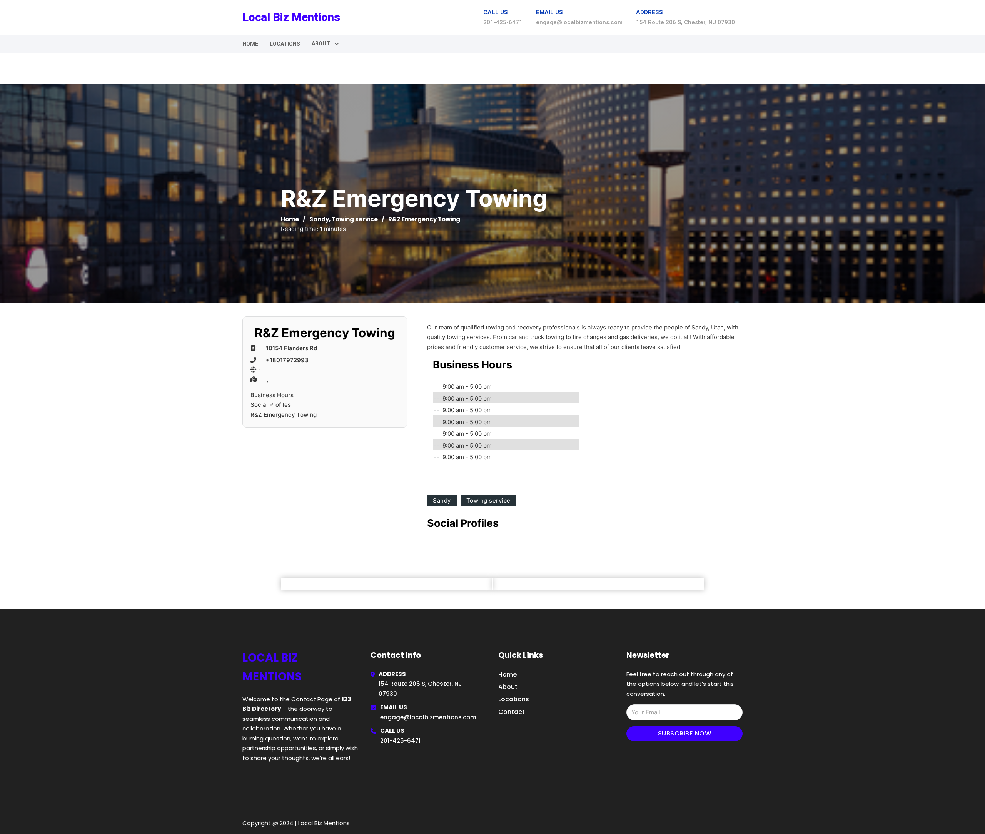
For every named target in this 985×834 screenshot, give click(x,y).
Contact (511, 711)
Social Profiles (270, 404)
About (508, 686)
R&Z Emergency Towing (283, 414)
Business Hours (272, 395)
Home (250, 44)
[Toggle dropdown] (336, 44)
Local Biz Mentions (291, 17)
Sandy (319, 219)
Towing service (355, 219)
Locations (285, 44)
